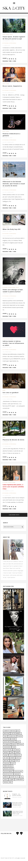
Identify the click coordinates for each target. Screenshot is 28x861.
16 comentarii (7, 495)
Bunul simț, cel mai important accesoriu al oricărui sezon (17, 804)
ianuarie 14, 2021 (8, 137)
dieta (18, 741)
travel (5, 779)
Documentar (7, 744)
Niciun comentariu (8, 92)
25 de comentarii (8, 235)
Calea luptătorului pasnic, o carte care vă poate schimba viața (13, 487)
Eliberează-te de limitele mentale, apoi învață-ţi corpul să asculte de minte (14, 184)
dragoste (14, 744)
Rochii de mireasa (8, 771)
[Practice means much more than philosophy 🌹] (13, 621)
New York (6, 760)
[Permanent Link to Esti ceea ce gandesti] (14, 388)
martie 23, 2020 (7, 347)
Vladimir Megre (19, 779)
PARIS (12, 760)
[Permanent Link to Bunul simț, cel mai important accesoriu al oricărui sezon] (7, 807)
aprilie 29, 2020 (7, 231)
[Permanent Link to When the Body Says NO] (14, 225)
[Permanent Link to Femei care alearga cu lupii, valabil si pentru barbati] (14, 285)
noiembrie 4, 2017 (8, 441)
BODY (4, 34)
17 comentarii (7, 446)
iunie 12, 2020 (6, 187)
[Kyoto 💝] (13, 686)
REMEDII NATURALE (8, 765)
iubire (12, 752)
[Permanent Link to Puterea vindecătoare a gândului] (14, 129)
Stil (21, 776)
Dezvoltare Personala (9, 741)
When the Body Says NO (11, 229)
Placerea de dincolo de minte (13, 440)
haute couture (7, 749)
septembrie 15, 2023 (8, 88)
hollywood (16, 749)
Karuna (5, 755)
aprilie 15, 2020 (7, 293)
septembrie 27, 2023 (8, 40)
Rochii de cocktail (8, 768)
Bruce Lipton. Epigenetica (12, 86)
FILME (13, 747)
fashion (21, 744)
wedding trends (8, 782)
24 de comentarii (8, 399)
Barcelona (6, 733)
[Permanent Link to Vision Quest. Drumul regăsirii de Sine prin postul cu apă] (14, 32)
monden (12, 757)
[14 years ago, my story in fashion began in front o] (13, 599)
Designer (13, 738)
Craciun (20, 736)
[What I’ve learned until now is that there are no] (13, 664)
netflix (18, 757)
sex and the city (14, 776)
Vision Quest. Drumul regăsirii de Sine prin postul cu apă (17, 812)
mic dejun (6, 757)
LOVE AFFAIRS (6, 339)
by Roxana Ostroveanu (9, 43)
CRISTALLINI (6, 738)
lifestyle (12, 755)
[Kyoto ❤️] (13, 707)
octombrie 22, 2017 (8, 490)
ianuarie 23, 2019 (8, 394)
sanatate (6, 776)
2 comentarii (6, 45)
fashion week (7, 747)
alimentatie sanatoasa (9, 730)
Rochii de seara (18, 771)
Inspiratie (6, 752)
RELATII (13, 763)
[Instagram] (21, 832)
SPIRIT (11, 34)
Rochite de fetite (8, 774)
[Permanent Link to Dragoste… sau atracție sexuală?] (7, 799)
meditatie (18, 755)
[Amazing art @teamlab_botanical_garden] (13, 642)
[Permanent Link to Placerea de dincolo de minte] (14, 435)
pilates (17, 760)
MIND (7, 34)
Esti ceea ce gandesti (11, 392)
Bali (18, 730)
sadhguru (17, 774)
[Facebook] (17, 832)
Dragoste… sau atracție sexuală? (16, 794)
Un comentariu (7, 351)
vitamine (11, 779)
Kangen (17, 752)
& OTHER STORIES (7, 287)
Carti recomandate (16, 733)
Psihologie (6, 763)
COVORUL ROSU (12, 736)
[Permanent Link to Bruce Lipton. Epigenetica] (14, 81)
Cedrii (5, 736)
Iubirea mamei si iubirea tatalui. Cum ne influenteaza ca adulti (13, 343)
